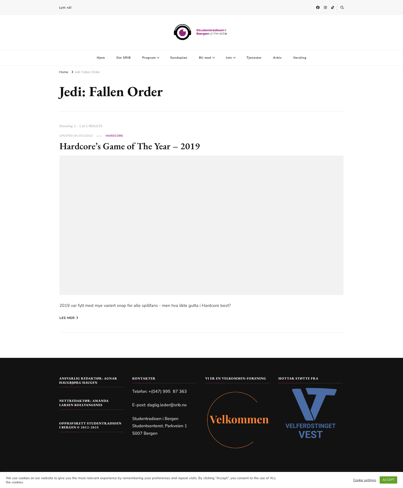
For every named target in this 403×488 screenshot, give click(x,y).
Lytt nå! (65, 8)
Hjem (101, 58)
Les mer (67, 318)
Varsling (299, 58)
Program (149, 58)
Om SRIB (123, 58)
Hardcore (114, 136)
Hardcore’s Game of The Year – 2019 (129, 146)
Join (229, 58)
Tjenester (254, 58)
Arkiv (277, 58)
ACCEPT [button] (388, 480)
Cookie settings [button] (364, 480)
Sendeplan (179, 58)
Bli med (205, 58)
